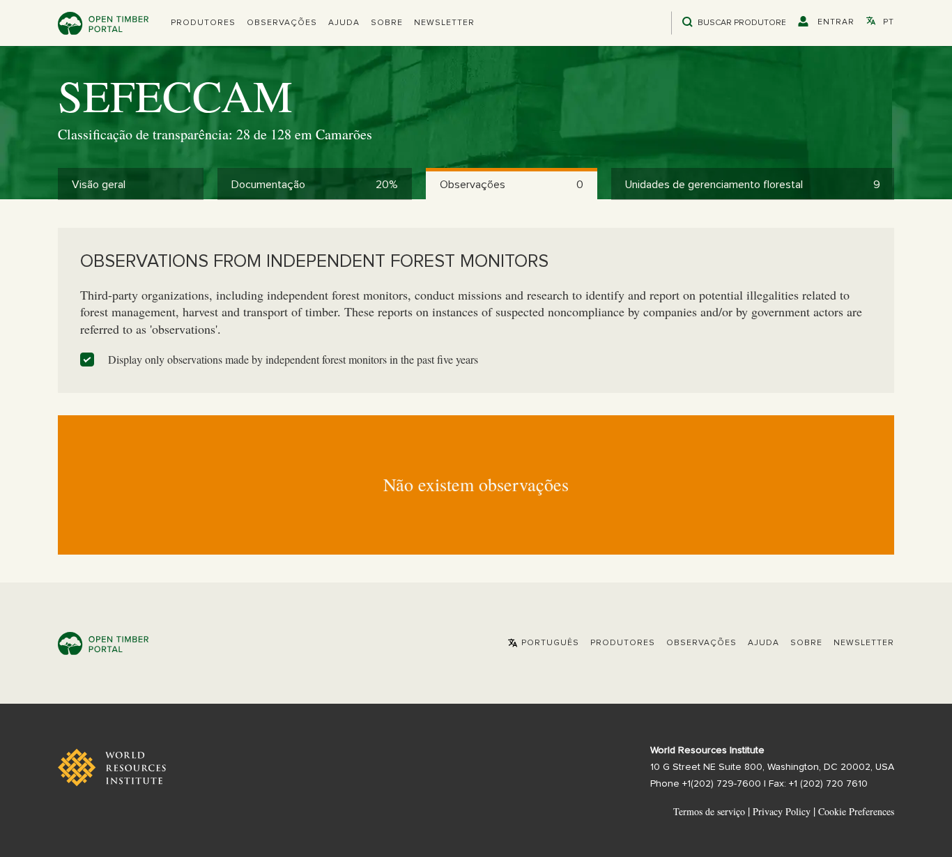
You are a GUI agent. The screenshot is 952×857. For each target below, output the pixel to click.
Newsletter (444, 23)
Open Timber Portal (103, 23)
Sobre (387, 23)
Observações (282, 23)
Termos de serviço (709, 811)
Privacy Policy (782, 811)
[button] (203, 23)
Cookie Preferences (856, 811)
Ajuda (344, 23)
